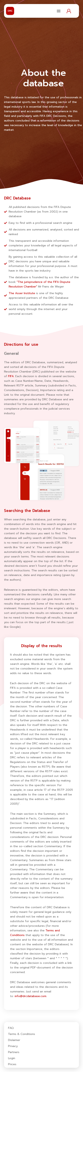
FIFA (11, 376)
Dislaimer (14, 1040)
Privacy (13, 1046)
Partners (13, 1052)
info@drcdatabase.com (30, 996)
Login (11, 1058)
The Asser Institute (22, 293)
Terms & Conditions (21, 1034)
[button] (59, 11)
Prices (12, 1064)
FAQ (11, 1028)
